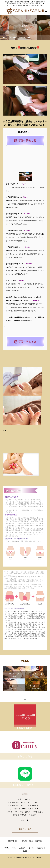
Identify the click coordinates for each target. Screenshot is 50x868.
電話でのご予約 (25, 829)
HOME (6, 848)
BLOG (25, 851)
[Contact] (22, 820)
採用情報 (40, 848)
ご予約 (31, 848)
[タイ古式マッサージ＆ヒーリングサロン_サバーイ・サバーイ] (25, 794)
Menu (14, 848)
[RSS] (27, 820)
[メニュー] (46, 11)
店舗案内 (22, 848)
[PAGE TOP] (25, 699)
